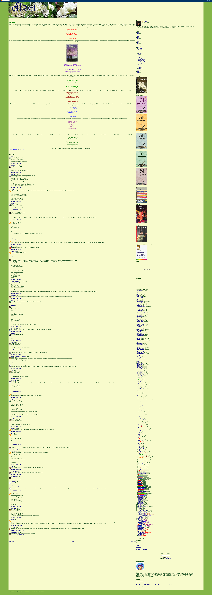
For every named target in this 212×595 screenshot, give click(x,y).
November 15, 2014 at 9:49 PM (17, 537)
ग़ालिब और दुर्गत (140, 523)
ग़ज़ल (138, 293)
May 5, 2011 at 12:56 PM (16, 378)
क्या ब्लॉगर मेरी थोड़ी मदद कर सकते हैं (17, 488)
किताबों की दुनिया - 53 (141, 58)
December (140, 48)
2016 (138, 41)
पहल (138, 394)
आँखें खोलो (139, 443)
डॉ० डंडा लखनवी (14, 380)
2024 (138, 33)
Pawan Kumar (14, 174)
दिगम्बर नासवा (13, 211)
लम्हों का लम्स (139, 383)
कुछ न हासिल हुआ (140, 367)
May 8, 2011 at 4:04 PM (16, 490)
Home (72, 541)
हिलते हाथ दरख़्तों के (141, 517)
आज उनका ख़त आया (141, 529)
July (139, 54)
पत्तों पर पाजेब (139, 377)
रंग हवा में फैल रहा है (141, 469)
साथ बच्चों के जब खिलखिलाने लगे (142, 61)
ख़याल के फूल (139, 386)
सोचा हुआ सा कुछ (140, 405)
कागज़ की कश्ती (140, 520)
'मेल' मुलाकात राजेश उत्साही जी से (141, 549)
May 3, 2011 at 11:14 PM (16, 326)
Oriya (149, 584)
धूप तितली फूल (139, 384)
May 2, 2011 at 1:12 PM (16, 219)
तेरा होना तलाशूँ (140, 498)
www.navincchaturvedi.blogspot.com (19, 356)
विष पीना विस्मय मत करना (142, 487)
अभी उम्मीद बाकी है (141, 448)
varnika (12, 189)
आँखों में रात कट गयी (141, 532)
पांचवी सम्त (139, 449)
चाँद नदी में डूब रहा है (140, 398)
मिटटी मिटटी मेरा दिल (141, 447)
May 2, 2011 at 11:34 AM (16, 172)
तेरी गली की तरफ (140, 373)
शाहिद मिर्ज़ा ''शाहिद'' (14, 165)
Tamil (159, 584)
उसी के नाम (139, 481)
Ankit (12, 433)
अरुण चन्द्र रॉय (13, 239)
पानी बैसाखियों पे (140, 476)
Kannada (162, 584)
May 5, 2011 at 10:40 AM (16, 368)
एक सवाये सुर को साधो (140, 390)
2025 (138, 32)
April (139, 64)
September (140, 52)
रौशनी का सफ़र (139, 389)
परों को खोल (140, 437)
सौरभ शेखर (13, 351)
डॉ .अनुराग (13, 418)
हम (138, 442)
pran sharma (14, 251)
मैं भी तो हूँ (139, 387)
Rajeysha (13, 342)
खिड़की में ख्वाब (140, 407)
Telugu (156, 584)
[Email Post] (23, 149)
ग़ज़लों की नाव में (140, 453)
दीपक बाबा (13, 333)
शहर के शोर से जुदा (141, 435)
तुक (138, 512)
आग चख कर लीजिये (140, 374)
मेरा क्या (138, 317)
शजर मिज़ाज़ (140, 429)
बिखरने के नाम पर (140, 404)
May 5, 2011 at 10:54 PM (16, 391)
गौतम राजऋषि (13, 527)
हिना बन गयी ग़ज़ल (140, 371)
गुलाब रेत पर (139, 531)
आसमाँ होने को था (140, 368)
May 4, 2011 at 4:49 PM (16, 354)
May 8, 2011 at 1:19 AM (16, 479)
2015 (138, 42)
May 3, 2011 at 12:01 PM (16, 293)
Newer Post (11, 541)
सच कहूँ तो (139, 355)
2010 (138, 70)
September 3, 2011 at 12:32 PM (17, 530)
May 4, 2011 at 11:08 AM (16, 340)
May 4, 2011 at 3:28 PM (16, 349)
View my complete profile (141, 29)
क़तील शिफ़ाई (140, 499)
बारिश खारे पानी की (140, 363)
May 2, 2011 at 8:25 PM (16, 279)
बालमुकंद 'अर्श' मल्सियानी (142, 472)
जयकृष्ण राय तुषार (14, 295)
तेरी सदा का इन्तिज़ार (141, 513)
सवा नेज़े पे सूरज (140, 518)
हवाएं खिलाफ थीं (139, 397)
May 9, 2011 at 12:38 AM (16, 506)
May (139, 57)
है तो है (139, 408)
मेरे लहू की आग (139, 366)
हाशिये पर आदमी (140, 533)
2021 (138, 36)
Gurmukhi (153, 584)
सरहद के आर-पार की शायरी (143, 510)
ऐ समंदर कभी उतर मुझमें (141, 312)
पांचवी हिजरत (140, 450)
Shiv (12, 399)
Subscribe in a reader (140, 588)
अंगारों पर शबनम (139, 385)
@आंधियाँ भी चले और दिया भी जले (19, 534)
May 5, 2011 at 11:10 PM (16, 397)
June (139, 55)
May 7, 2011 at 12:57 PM (16, 474)
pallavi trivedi (14, 428)
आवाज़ (138, 295)
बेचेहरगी (139, 427)
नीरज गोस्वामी (145, 21)
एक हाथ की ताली (140, 423)
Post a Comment (12, 539)
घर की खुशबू (140, 446)
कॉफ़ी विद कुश (138, 545)
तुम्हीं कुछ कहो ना (140, 320)
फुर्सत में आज (139, 395)
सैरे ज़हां (138, 362)
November (140, 49)
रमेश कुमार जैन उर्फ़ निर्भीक (15, 486)
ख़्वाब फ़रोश (139, 505)
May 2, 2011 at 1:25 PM (16, 238)
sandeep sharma (14, 476)
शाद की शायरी (140, 484)
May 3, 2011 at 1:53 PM (16, 303)
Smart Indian (14, 481)
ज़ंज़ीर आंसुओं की (140, 451)
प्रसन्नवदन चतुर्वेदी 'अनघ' (15, 532)
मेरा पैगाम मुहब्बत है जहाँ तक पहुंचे (143, 506)
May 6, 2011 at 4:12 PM (16, 444)
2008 (138, 72)
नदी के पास (139, 403)
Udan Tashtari (14, 328)
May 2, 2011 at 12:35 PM (16, 201)
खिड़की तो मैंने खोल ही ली (142, 473)
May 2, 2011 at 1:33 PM (16, 244)
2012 (138, 46)
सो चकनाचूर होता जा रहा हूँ (141, 59)
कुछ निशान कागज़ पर (141, 527)
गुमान (139, 431)
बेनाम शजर (139, 445)
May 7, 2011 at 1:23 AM (16, 469)
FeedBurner (168, 558)
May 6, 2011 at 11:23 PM (16, 449)
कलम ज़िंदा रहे (140, 468)
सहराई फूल (139, 392)
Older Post (133, 541)
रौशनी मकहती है (139, 380)
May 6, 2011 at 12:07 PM (16, 426)
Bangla (146, 584)
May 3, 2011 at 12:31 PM (16, 298)
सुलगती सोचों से (139, 400)
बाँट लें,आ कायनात (141, 434)
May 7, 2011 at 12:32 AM (16, 464)
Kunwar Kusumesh (15, 471)
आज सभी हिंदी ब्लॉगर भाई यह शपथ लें (100, 488)
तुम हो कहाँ (139, 501)
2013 (138, 44)
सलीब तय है (140, 436)
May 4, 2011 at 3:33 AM (16, 331)
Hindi (170, 584)
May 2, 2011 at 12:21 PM (16, 187)
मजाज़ (139, 509)
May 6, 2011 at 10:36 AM (16, 416)
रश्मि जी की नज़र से (139, 547)
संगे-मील (139, 409)
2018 (138, 38)
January (139, 68)
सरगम (139, 507)
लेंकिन (140, 432)
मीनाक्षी (12, 466)
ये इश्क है (139, 508)
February (140, 67)
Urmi (12, 363)
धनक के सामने (140, 534)
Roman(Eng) (138, 584)
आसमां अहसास (139, 401)
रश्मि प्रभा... (13, 203)
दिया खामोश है (139, 356)
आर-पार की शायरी (143, 524)
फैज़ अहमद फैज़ (140, 497)
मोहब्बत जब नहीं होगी (141, 522)
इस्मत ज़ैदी (13, 305)
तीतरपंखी (139, 430)
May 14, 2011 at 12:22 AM (16, 525)
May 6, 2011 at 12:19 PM (16, 431)
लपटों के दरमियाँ (139, 358)
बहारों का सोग (140, 530)
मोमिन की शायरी (140, 502)
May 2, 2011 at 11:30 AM (16, 163)
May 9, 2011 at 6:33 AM (16, 517)
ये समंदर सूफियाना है (140, 388)
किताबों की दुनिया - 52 (141, 60)
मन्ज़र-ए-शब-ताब (140, 500)
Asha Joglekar (14, 451)
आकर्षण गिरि (13, 221)
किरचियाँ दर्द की (140, 528)
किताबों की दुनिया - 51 (141, 63)
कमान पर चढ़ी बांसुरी (141, 428)
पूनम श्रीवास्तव (13, 257)
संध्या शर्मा (12, 246)
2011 (138, 47)
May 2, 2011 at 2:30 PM (16, 249)
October (139, 50)
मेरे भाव (12, 370)
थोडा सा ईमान (139, 381)
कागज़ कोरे (139, 396)
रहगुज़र (138, 365)
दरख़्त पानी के (139, 357)
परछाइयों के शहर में (140, 372)
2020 (138, 37)
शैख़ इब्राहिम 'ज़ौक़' (141, 503)
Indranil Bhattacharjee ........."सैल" (18, 281)
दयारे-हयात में (140, 466)
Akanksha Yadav (14, 300)
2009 (138, 71)
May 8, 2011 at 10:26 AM (16, 485)
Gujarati (143, 584)
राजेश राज (13, 519)
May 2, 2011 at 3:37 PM (16, 256)
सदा (12, 156)
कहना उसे (139, 483)
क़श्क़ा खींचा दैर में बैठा (141, 516)
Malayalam (167, 584)
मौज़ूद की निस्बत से (141, 521)
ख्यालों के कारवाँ (140, 444)
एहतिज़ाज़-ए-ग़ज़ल (140, 465)
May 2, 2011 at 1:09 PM (16, 209)
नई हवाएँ (139, 535)
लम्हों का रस (140, 519)
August (139, 53)
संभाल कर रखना (140, 406)
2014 (138, 43)
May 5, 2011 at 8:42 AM (16, 362)
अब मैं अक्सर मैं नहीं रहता (142, 491)
